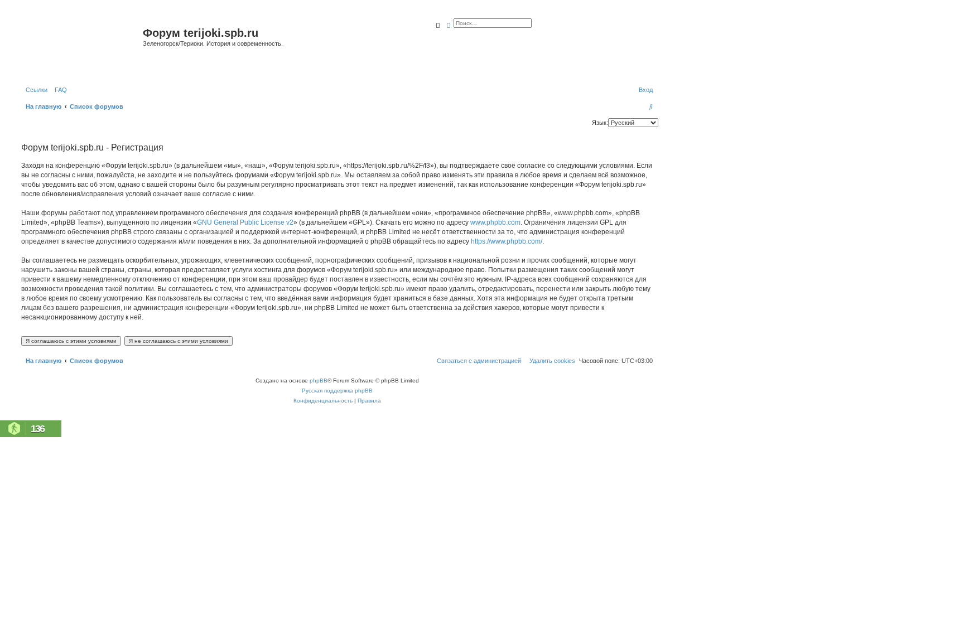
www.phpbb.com (495, 222)
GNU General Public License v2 (245, 222)
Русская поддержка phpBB (337, 390)
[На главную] (80, 46)
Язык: (600, 122)
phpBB (318, 380)
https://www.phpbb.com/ (506, 241)
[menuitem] (58, 89)
